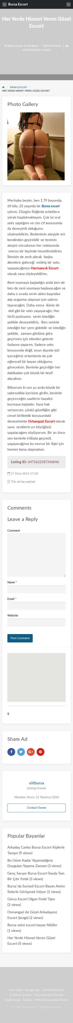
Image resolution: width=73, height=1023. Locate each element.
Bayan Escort (15, 45)
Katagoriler (32, 990)
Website (12, 615)
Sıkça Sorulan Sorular (48, 994)
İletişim (28, 1000)
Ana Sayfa (16, 990)
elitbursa (36, 783)
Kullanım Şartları (21, 994)
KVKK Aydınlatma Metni (51, 1000)
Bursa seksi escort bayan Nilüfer (32, 925)
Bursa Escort (18, 4)
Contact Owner (36, 807)
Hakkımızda (13, 1000)
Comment (13, 530)
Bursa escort (51, 206)
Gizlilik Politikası (53, 990)
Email (11, 599)
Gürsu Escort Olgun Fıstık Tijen (31, 899)
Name (12, 582)
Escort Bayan (31, 45)
